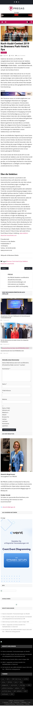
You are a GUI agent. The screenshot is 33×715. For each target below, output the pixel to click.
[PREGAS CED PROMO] (16, 551)
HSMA (28, 685)
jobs (23, 688)
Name (4, 384)
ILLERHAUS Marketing (7, 688)
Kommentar (6, 369)
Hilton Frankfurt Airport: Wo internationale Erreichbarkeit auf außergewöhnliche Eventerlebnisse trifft (17, 617)
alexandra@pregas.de (9, 507)
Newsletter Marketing (10, 704)
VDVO (12, 694)
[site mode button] (28, 22)
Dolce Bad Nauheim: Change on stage (6, 268)
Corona (3, 682)
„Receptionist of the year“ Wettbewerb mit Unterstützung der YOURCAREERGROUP (15, 316)
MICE (25, 691)
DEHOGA (10, 682)
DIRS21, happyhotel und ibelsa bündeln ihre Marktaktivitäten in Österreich (13, 625)
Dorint (16, 682)
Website (4, 399)
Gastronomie (14, 685)
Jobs (29, 702)
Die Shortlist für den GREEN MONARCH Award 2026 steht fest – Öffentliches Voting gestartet (17, 630)
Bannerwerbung (20, 704)
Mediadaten (24, 702)
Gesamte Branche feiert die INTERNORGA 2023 (12, 350)
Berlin (8, 679)
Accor (3, 679)
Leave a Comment (21, 55)
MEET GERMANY (18, 691)
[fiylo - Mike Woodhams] (16, 15)
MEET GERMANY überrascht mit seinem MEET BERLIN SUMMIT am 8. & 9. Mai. (29, 268)
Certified (26, 679)
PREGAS (12, 55)
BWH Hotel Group (16, 679)
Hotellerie (4, 52)
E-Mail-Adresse (6, 392)
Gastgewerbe (5, 685)
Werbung (27, 704)
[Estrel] (16, 94)
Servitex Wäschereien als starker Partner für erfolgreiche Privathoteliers (14, 341)
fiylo (21, 682)
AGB (11, 702)
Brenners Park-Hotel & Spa (14, 261)
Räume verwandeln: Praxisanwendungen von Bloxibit (16, 613)
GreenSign (22, 685)
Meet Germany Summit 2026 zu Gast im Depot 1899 (15, 622)
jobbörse (17, 688)
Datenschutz (17, 702)
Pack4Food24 (5, 694)
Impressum (6, 702)
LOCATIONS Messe (6, 691)
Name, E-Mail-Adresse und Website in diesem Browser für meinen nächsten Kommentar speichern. (6, 417)
